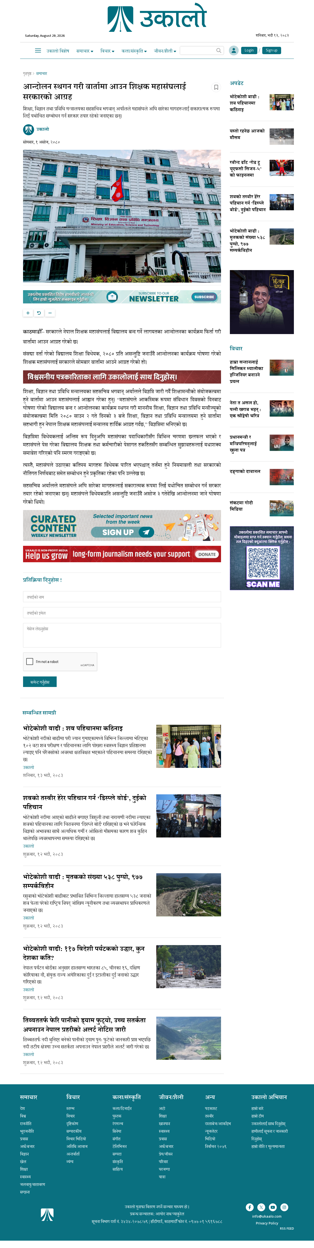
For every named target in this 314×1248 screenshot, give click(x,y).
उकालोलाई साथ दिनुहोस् (268, 1124)
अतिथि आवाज (77, 1146)
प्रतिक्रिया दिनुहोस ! (42, 581)
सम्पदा (117, 1154)
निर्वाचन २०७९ (216, 1146)
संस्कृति (118, 1162)
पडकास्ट (211, 1108)
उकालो (28, 767)
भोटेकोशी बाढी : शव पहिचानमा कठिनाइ (244, 104)
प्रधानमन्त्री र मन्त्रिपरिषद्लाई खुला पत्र (243, 444)
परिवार (163, 1162)
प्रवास (24, 1139)
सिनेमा (117, 1131)
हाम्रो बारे (257, 1108)
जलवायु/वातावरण (32, 1184)
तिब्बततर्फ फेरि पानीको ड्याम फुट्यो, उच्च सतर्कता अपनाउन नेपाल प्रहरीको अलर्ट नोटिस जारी (84, 1025)
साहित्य (118, 1169)
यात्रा (162, 1177)
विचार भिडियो (76, 1139)
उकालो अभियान (269, 1098)
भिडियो (210, 1139)
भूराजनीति (27, 1131)
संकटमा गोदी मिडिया (241, 506)
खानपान (164, 1124)
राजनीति (25, 1124)
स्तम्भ (70, 1108)
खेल (23, 1162)
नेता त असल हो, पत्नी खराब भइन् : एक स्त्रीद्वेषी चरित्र (245, 410)
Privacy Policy (267, 1223)
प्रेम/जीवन (165, 1154)
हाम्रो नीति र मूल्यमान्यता (268, 1146)
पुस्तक (117, 1116)
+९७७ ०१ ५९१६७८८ (205, 1221)
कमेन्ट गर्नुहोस (39, 682)
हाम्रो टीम (257, 1116)
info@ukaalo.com (267, 1216)
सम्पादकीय (73, 1131)
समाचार (84, 51)
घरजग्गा (164, 1169)
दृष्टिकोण (72, 1124)
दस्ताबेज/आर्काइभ (218, 1124)
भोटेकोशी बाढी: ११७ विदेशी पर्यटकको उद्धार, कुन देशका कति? (83, 954)
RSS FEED (287, 1228)
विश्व (23, 1116)
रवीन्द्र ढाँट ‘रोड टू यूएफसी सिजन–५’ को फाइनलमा (246, 169)
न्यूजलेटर (211, 1131)
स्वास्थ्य (25, 1177)
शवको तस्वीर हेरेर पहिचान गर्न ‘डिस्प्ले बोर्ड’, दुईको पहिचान (248, 204)
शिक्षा (24, 1169)
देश (22, 1108)
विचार (106, 51)
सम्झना (25, 1192)
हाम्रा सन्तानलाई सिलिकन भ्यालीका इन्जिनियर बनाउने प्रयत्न (246, 372)
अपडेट (236, 84)
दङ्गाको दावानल (245, 472)
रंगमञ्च (118, 1124)
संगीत (116, 1139)
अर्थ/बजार (27, 1146)
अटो (162, 1108)
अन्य (210, 1098)
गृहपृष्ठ (27, 73)
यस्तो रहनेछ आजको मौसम (247, 134)
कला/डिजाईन (122, 1108)
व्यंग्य (69, 1162)
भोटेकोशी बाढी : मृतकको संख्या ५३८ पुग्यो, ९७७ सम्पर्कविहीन (247, 241)
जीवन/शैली (164, 51)
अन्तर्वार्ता (72, 1154)
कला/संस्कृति (133, 51)
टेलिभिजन (120, 1146)
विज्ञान (24, 1154)
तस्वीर (209, 1116)
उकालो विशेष (58, 51)
